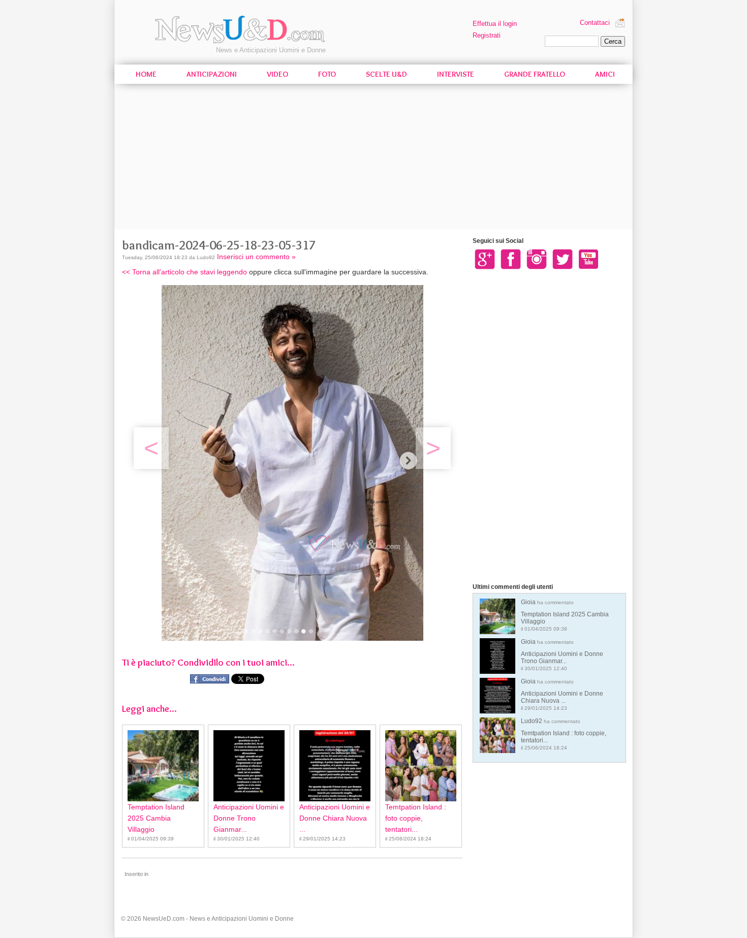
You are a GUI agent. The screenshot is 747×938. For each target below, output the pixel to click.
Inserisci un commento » (256, 257)
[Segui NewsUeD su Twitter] (562, 258)
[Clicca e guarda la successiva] (292, 638)
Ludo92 (563, 734)
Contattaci (595, 22)
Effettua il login (495, 23)
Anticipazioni (211, 74)
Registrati (487, 35)
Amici (605, 74)
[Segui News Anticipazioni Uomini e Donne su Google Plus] (485, 258)
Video (277, 74)
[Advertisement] (373, 158)
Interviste (455, 74)
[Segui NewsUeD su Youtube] (588, 258)
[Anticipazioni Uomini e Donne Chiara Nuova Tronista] (334, 765)
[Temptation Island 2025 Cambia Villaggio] (163, 765)
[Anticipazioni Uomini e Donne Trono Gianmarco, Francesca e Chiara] (249, 765)
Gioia (565, 615)
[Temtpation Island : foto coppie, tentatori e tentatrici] (420, 765)
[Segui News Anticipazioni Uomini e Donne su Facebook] (511, 258)
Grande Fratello (534, 74)
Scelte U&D (386, 74)
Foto (327, 74)
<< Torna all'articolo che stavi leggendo (184, 272)
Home (146, 74)
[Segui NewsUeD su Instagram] (536, 258)
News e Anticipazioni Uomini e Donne (271, 50)
